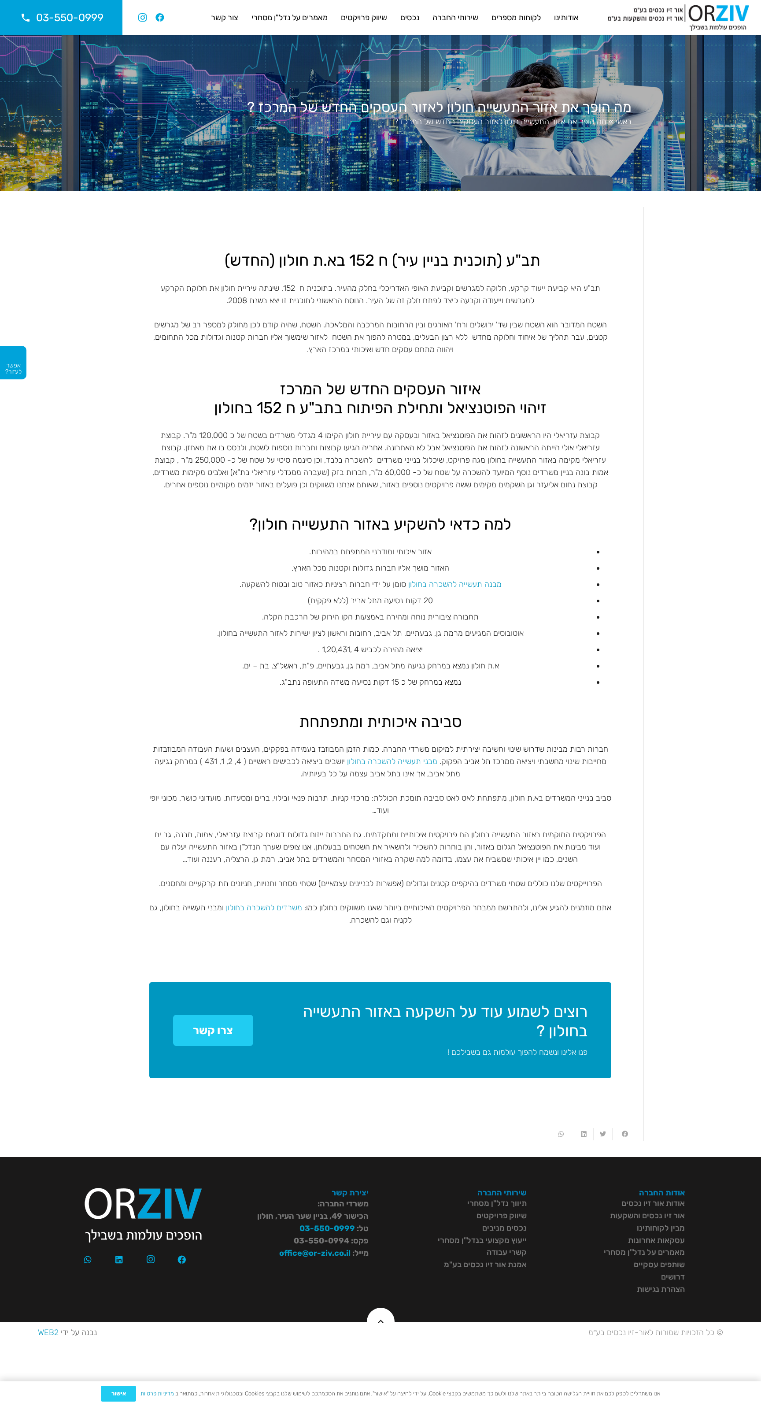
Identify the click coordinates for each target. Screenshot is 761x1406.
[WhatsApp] (87, 1259)
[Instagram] (142, 17)
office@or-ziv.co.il (315, 1253)
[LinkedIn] (119, 1259)
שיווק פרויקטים (502, 1216)
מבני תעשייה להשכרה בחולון (392, 761)
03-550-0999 (327, 1228)
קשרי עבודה (507, 1252)
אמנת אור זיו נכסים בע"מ (485, 1264)
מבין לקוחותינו (661, 1228)
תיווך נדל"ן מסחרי (497, 1203)
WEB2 (48, 1332)
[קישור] (678, 17)
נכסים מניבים (504, 1228)
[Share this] (621, 1134)
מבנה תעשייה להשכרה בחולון (455, 584)
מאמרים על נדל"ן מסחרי (644, 1252)
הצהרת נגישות (661, 1289)
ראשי (624, 121)
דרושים (673, 1277)
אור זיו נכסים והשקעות (647, 1216)
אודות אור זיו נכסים (653, 1203)
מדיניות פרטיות (157, 1393)
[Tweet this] (602, 1134)
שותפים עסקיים (659, 1264)
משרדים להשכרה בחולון (264, 908)
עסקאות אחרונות (656, 1240)
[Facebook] (160, 17)
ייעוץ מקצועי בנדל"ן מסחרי (482, 1240)
